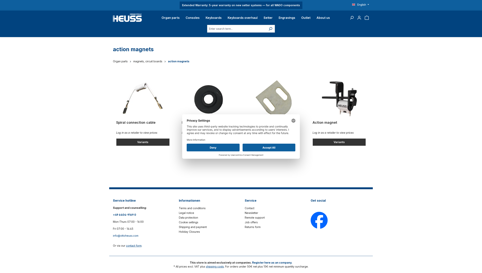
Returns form (253, 227)
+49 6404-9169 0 (124, 214)
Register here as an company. (272, 262)
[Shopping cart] (367, 17)
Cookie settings (188, 222)
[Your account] (359, 17)
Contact (249, 208)
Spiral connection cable (136, 122)
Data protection (188, 217)
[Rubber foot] (208, 99)
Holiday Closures (189, 231)
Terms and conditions (192, 208)
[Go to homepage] (127, 18)
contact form (134, 245)
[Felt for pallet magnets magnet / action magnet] (273, 99)
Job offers (251, 222)
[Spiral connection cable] (143, 99)
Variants (142, 142)
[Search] (351, 17)
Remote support (255, 217)
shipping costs (215, 266)
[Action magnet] (339, 99)
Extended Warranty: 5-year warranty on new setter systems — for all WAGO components (241, 5)
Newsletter (251, 212)
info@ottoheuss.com (125, 235)
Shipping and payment (193, 227)
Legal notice (186, 212)
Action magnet (325, 122)
